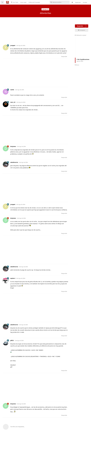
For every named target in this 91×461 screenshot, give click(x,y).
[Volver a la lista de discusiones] (2, 2)
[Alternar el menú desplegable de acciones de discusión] (86, 26)
